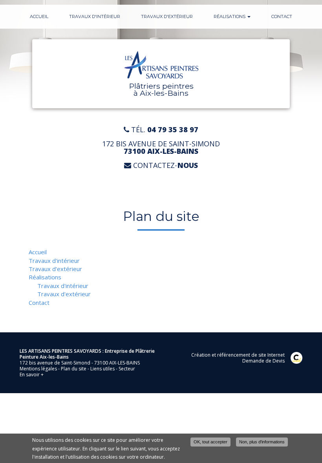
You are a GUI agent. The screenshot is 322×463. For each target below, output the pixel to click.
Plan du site (73, 368)
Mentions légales (38, 368)
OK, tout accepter (210, 441)
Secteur (127, 368)
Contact (281, 16)
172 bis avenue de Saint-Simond (161, 147)
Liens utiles (102, 368)
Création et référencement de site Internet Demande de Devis (238, 358)
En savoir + (32, 374)
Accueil (39, 16)
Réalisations (230, 16)
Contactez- (164, 165)
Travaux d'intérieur (94, 16)
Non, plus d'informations (262, 441)
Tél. (163, 129)
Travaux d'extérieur (167, 16)
